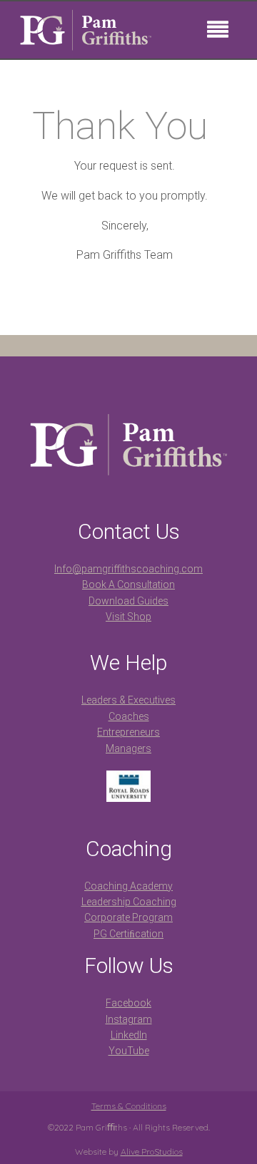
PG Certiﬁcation (128, 933)
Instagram (129, 1019)
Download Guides (128, 601)
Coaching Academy (128, 886)
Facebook (128, 1003)
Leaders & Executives (128, 700)
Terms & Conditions (128, 1106)
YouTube (129, 1050)
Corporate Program (128, 917)
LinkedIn (129, 1035)
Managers (128, 748)
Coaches (129, 716)
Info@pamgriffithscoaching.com (128, 569)
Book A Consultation (128, 584)
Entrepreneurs (128, 732)
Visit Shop (128, 616)
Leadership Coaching (128, 901)
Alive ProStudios (152, 1151)
